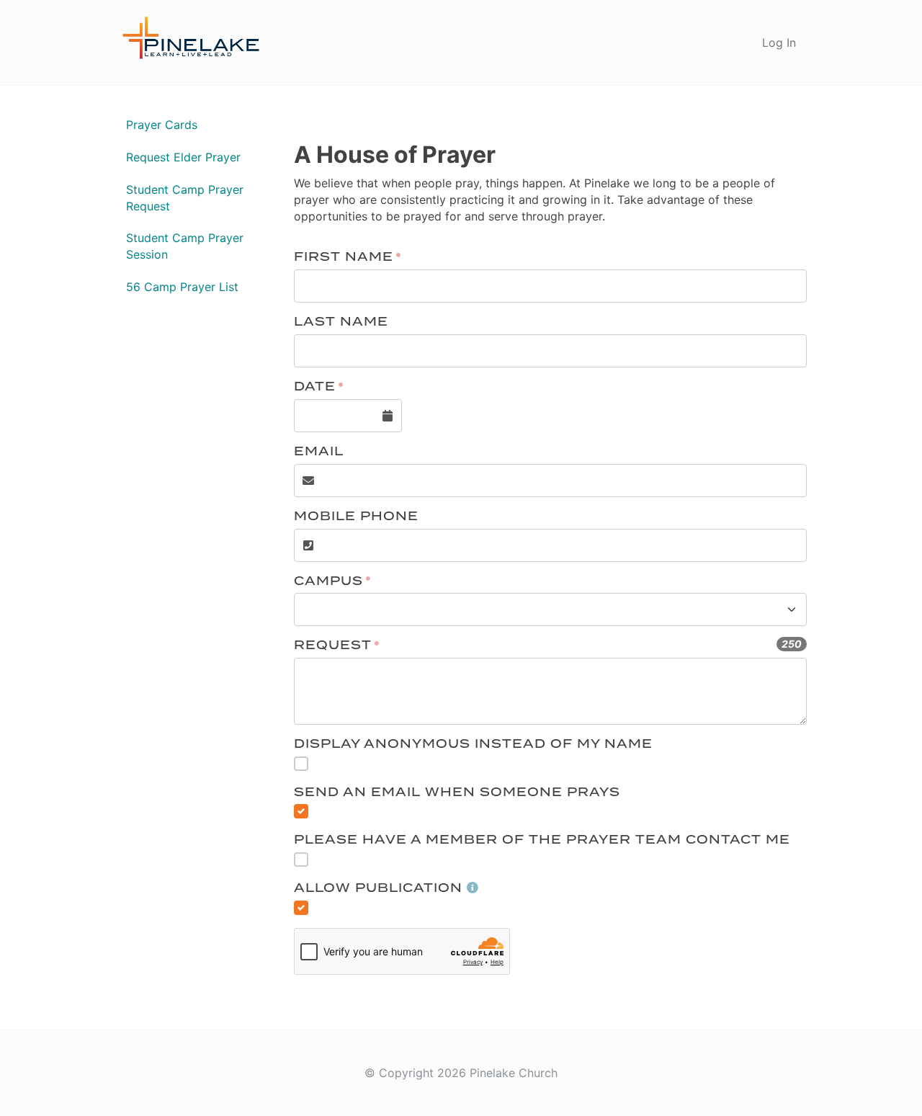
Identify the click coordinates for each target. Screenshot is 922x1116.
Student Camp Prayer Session (184, 246)
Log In (779, 42)
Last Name (341, 322)
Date (315, 387)
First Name (343, 257)
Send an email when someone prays (457, 793)
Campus (328, 581)
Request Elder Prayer (183, 157)
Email (319, 452)
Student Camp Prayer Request (184, 197)
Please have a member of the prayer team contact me (542, 840)
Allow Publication (378, 888)
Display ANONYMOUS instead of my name (473, 744)
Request (333, 646)
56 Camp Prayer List (182, 287)
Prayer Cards (161, 124)
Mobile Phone (356, 517)
